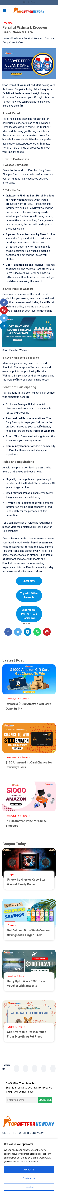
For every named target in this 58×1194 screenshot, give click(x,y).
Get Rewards (24, 757)
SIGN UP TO (23, 1132)
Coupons (12, 874)
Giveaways (11, 699)
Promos (21, 1027)
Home (5, 38)
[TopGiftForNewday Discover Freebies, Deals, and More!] (29, 10)
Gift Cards (22, 699)
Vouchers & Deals (16, 976)
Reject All (29, 1187)
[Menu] (4, 10)
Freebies (16, 38)
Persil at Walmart (19, 85)
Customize (29, 1178)
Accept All (29, 1169)
